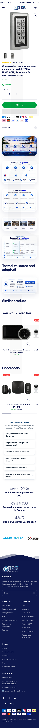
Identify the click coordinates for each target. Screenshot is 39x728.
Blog (3, 616)
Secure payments (27, 620)
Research (5, 630)
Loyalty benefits (7, 613)
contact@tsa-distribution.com (14, 691)
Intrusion (5, 656)
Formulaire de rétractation (26, 636)
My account (6, 605)
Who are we (25, 609)
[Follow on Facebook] (3, 698)
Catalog (4, 648)
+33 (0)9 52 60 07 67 (10, 687)
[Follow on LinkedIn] (14, 698)
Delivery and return (28, 616)
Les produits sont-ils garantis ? (16, 467)
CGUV (23, 605)
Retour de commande (9, 620)
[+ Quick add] (28, 344)
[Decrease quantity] (5, 94)
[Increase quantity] (14, 94)
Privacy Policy (26, 627)
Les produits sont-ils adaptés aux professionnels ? (17, 444)
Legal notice (26, 613)
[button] (19, 111)
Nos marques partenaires (6, 625)
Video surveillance (8, 652)
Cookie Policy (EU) (28, 631)
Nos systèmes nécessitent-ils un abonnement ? (17, 435)
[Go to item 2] (12, 56)
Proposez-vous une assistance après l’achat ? (18, 475)
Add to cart (19, 105)
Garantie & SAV (27, 624)
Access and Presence (9, 659)
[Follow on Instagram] (9, 698)
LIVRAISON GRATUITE (27, 2)
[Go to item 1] (5, 56)
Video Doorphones (8, 667)
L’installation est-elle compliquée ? (17, 452)
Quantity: (5, 89)
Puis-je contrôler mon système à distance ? (16, 460)
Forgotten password (9, 609)
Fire (3, 663)
